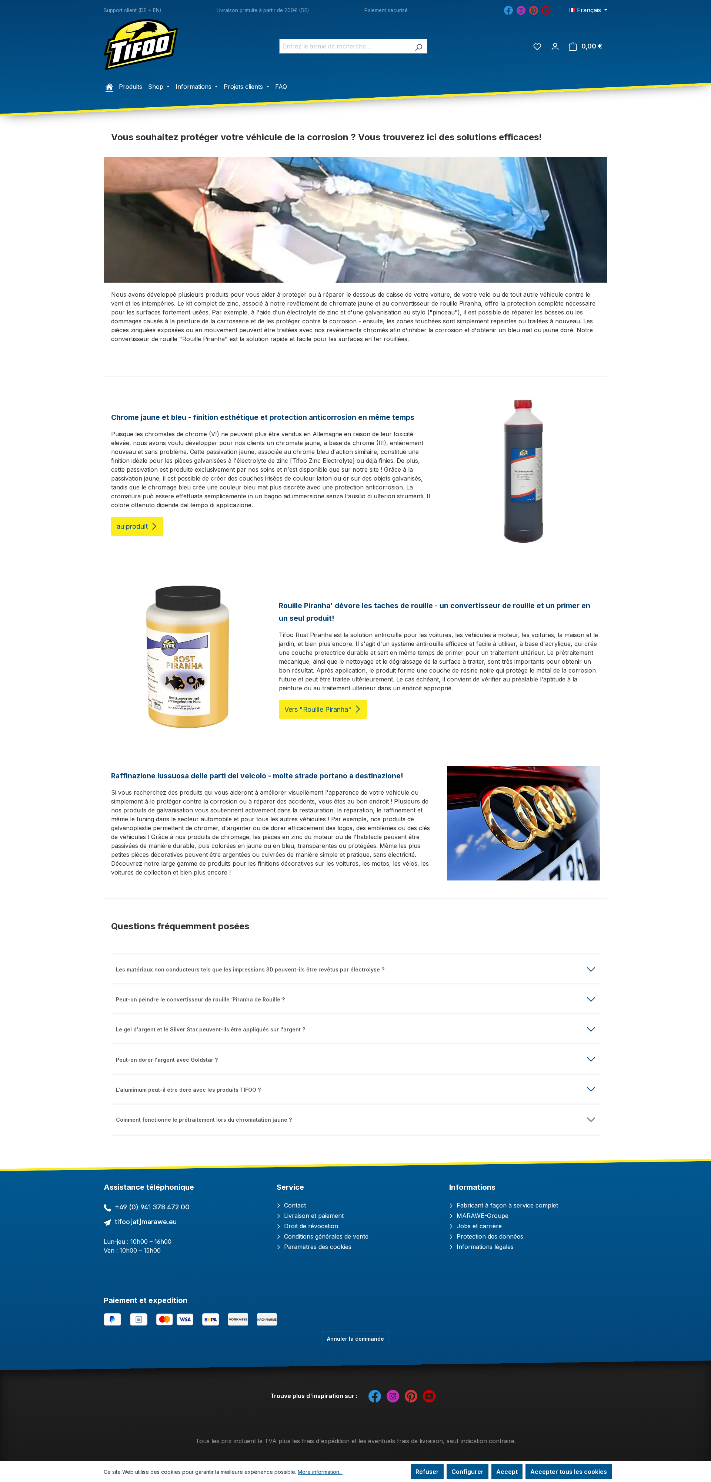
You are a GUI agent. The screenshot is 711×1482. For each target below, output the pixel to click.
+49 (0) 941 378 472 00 (152, 1207)
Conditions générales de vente (325, 1236)
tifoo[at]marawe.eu (146, 1222)
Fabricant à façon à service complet (506, 1205)
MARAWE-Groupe (481, 1215)
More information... (320, 1472)
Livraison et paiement (313, 1215)
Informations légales (484, 1246)
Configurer (467, 1471)
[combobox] (344, 46)
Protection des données (489, 1236)
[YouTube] (546, 9)
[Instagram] (521, 9)
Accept (507, 1471)
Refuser (427, 1471)
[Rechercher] (418, 46)
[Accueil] (109, 86)
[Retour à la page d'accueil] (141, 44)
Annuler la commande (355, 1339)
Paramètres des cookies (316, 1246)
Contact (294, 1205)
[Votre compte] (555, 46)
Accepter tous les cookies (568, 1471)
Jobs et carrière (478, 1226)
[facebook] (508, 9)
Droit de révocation (310, 1226)
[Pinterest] (533, 9)
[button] (355, 969)
